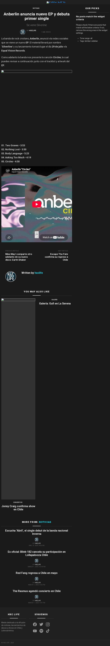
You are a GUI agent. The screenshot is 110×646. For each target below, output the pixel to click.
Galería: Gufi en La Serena (55, 303)
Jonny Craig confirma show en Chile (18, 508)
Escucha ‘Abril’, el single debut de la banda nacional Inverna (36, 532)
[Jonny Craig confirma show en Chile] (18, 398)
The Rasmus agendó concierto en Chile (37, 591)
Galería (54, 300)
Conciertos (17, 502)
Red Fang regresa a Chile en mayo (37, 573)
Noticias (45, 522)
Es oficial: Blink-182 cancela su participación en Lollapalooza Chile (37, 553)
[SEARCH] (108, 2)
